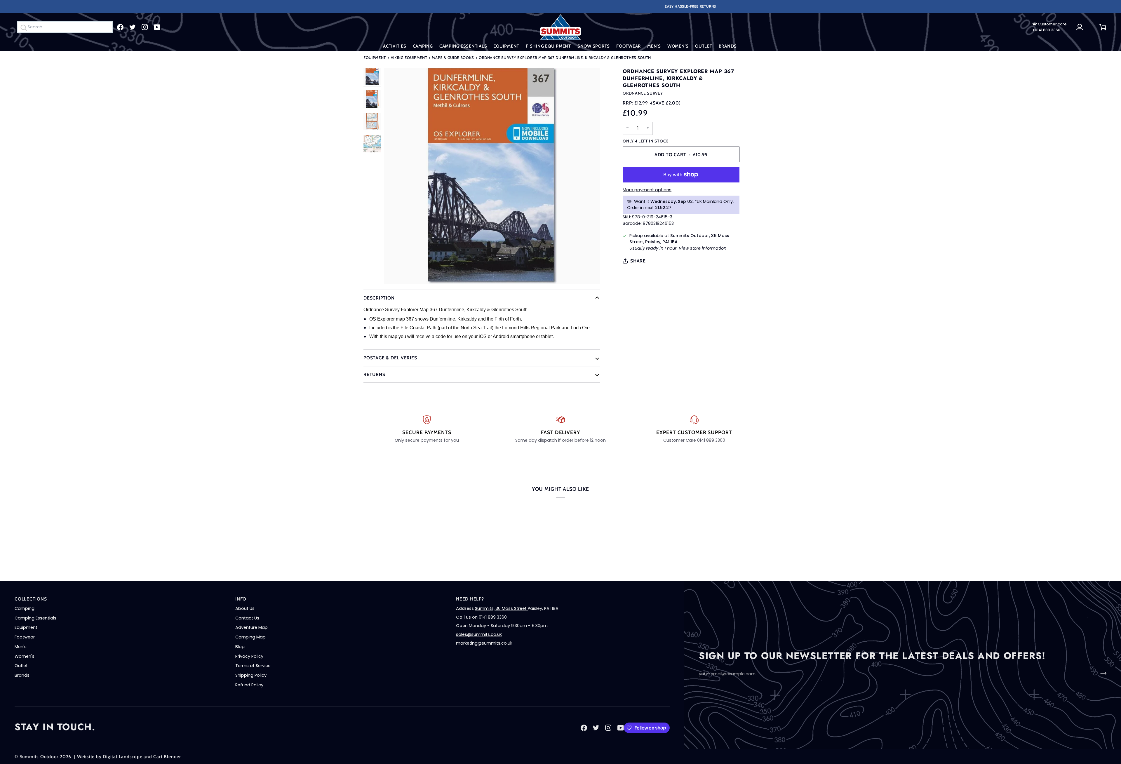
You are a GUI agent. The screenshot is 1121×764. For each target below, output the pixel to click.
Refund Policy (249, 685)
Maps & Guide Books (453, 57)
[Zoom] (492, 176)
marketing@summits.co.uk (484, 643)
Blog (240, 647)
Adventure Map (251, 627)
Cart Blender (167, 756)
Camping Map (250, 637)
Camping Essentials (35, 618)
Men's (21, 647)
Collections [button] (31, 599)
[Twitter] (132, 27)
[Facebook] (120, 27)
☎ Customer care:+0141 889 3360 (1050, 27)
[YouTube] (157, 27)
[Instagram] (145, 27)
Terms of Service (253, 666)
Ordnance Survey (643, 93)
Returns (374, 374)
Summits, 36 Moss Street (501, 608)
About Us (245, 608)
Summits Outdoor (39, 756)
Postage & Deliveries (390, 358)
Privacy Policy (249, 656)
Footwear (25, 637)
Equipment (374, 57)
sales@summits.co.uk (479, 634)
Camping (24, 608)
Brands (22, 675)
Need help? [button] (470, 599)
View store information (702, 248)
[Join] (1101, 673)
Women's (24, 656)
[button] (394, 46)
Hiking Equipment (409, 57)
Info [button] (240, 599)
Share (638, 261)
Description (379, 298)
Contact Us (247, 618)
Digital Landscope (122, 756)
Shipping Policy (251, 675)
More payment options (647, 190)
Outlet (21, 666)
